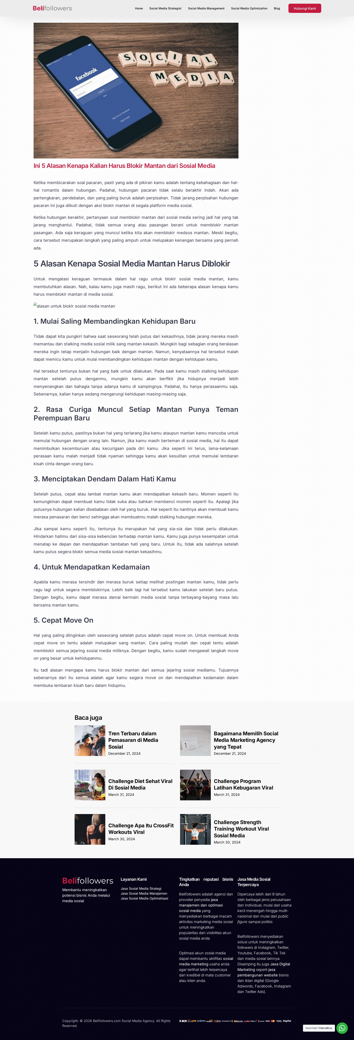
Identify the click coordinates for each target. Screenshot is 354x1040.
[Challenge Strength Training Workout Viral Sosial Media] (195, 843)
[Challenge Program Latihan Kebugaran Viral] (195, 799)
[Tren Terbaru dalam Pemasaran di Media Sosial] (90, 755)
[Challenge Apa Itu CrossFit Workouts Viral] (90, 843)
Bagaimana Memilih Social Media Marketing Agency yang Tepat (246, 740)
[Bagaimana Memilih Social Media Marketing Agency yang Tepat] (195, 755)
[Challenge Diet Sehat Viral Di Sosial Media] (90, 799)
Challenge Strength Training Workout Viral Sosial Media (241, 829)
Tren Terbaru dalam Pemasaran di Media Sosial (133, 740)
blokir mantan (116, 205)
